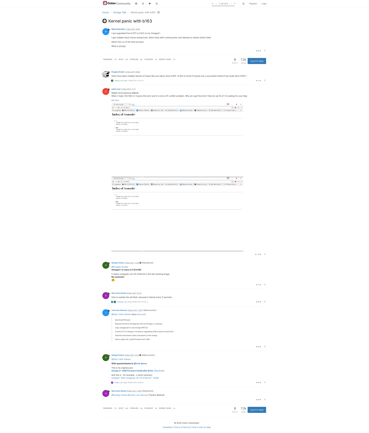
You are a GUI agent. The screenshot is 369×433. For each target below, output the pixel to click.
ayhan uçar (116, 89)
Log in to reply (257, 61)
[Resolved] (137, 370)
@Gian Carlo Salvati (150, 310)
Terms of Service (182, 427)
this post (141, 314)
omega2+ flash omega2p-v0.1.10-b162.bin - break (135, 378)
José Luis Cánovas (119, 310)
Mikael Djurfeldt (118, 29)
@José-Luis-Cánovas (138, 395)
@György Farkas (148, 391)
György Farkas (117, 263)
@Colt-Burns (140, 363)
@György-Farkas (119, 395)
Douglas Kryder (118, 72)
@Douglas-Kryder (119, 267)
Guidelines (167, 427)
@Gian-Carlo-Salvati (120, 314)
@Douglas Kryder (148, 263)
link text (115, 100)
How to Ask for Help (201, 427)
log (123, 42)
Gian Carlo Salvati (118, 293)
